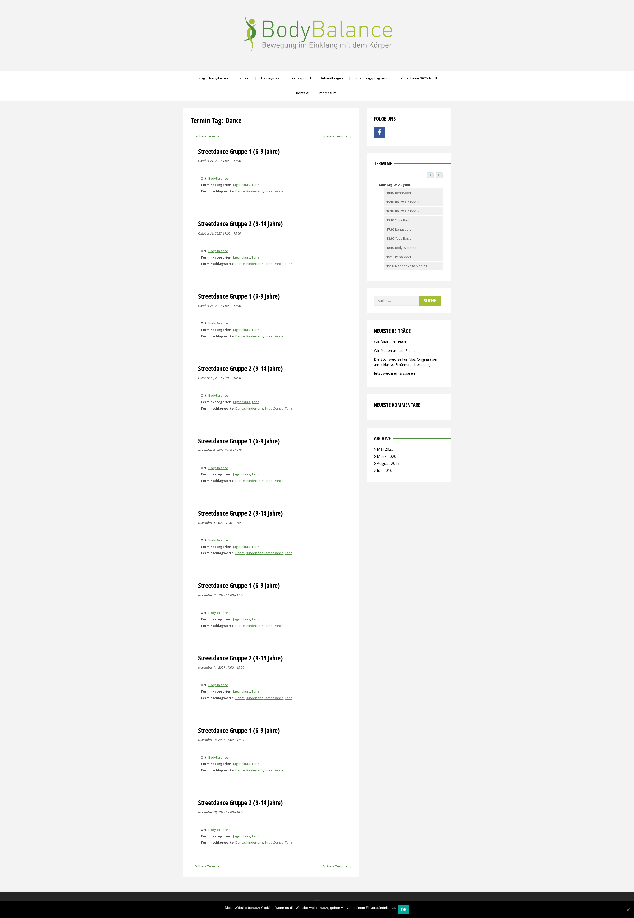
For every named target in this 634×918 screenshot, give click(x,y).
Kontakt (302, 93)
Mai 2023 (385, 449)
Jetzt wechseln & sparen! (395, 373)
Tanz (255, 185)
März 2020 (386, 456)
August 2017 (388, 463)
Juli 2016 (384, 470)
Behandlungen (331, 78)
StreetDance (273, 191)
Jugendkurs (241, 185)
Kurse (244, 78)
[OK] (627, 909)
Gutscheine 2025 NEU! (419, 78)
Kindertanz (254, 191)
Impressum (327, 93)
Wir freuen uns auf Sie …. (394, 350)
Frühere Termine (205, 136)
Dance (240, 191)
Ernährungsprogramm (372, 78)
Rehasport (299, 78)
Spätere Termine (337, 136)
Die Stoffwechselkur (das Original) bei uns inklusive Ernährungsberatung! (405, 362)
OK (404, 909)
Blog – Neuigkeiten (212, 78)
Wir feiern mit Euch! (390, 341)
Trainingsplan (271, 78)
